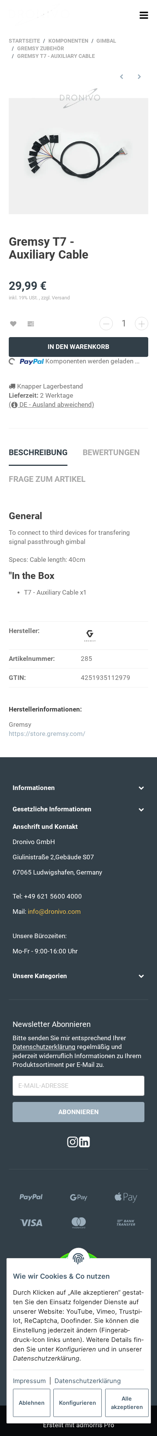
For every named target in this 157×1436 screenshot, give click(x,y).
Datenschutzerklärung (87, 1381)
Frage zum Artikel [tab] (47, 479)
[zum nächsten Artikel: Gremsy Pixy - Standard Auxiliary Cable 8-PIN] (139, 77)
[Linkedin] (84, 1142)
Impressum (29, 1381)
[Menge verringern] (106, 323)
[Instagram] (72, 1142)
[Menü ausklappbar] (144, 15)
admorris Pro (95, 1425)
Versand (61, 298)
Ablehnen (32, 1402)
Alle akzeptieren (127, 1402)
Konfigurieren (77, 1402)
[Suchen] (130, 15)
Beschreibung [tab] (38, 452)
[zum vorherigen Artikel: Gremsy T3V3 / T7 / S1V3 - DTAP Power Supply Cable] (122, 77)
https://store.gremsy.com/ (47, 733)
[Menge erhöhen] (141, 323)
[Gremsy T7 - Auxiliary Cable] (78, 156)
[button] (78, 788)
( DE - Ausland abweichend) (51, 404)
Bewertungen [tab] (111, 452)
